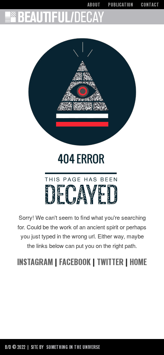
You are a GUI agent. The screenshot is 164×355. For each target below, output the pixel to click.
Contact (150, 5)
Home (138, 261)
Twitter (110, 261)
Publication (120, 5)
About (93, 5)
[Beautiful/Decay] (54, 18)
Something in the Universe (73, 347)
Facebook (75, 261)
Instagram (35, 261)
